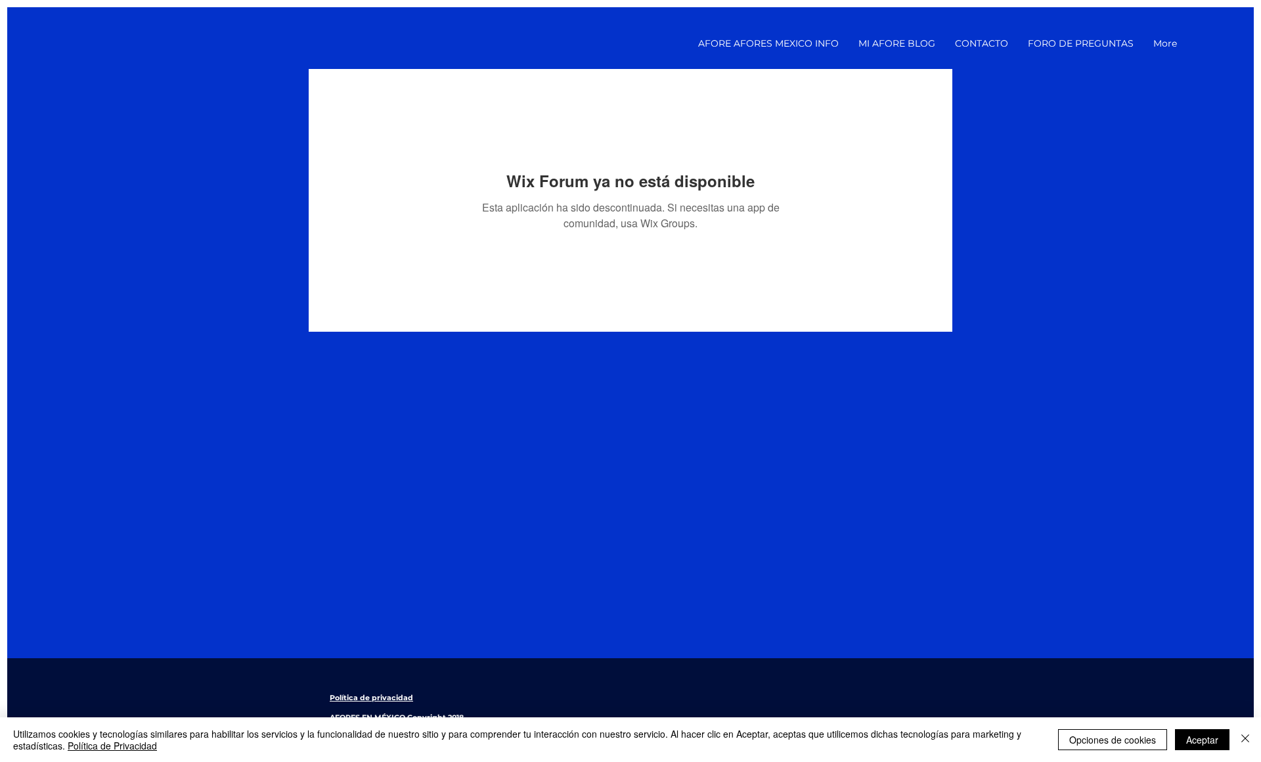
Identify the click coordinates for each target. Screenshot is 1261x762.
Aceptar (1202, 739)
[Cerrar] (1245, 739)
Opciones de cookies (1112, 739)
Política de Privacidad (112, 745)
